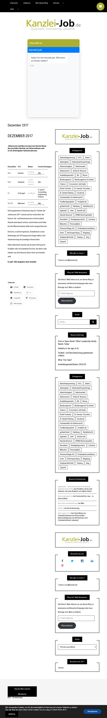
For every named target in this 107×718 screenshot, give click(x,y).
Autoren (56, 3)
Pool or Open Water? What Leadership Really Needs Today (77, 342)
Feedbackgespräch (67, 202)
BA (78, 175)
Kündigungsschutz (78, 219)
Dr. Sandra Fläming (67, 193)
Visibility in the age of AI (68, 348)
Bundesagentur (65, 179)
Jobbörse (26, 3)
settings (11, 714)
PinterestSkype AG (67, 228)
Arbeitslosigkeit (66, 166)
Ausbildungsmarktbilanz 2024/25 (72, 364)
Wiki (82, 503)
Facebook (80, 193)
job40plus (31, 193)
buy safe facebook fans (68, 503)
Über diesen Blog (41, 3)
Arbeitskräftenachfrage (81, 162)
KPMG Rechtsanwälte (84, 215)
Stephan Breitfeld (66, 237)
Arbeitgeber (64, 162)
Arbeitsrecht (65, 171)
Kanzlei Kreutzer (66, 215)
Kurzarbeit (64, 219)
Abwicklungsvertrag (67, 157)
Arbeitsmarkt (80, 166)
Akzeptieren (92, 711)
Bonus (85, 175)
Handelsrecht (88, 206)
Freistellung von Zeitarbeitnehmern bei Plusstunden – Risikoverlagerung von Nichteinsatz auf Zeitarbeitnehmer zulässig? (73, 516)
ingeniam (63, 210)
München (63, 224)
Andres (61, 508)
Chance (63, 184)
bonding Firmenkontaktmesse (36, 173)
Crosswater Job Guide (77, 184)
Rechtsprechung (73, 233)
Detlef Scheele (65, 188)
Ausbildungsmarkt (67, 175)
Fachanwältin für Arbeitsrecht (71, 197)
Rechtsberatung (73, 508)
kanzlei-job (81, 210)
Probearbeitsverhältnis (86, 228)
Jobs (72, 210)
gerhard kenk (65, 206)
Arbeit (87, 157)
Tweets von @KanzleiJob (67, 260)
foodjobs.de (82, 202)
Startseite (14, 3)
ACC (80, 157)
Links (12, 9)
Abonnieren (67, 301)
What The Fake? (65, 360)
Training (80, 237)
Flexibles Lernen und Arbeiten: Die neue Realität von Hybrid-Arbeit (75, 490)
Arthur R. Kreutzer (79, 171)
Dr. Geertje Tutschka (82, 188)
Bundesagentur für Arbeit (84, 179)
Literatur (91, 219)
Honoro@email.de (65, 496)
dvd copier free (64, 513)
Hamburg (76, 206)
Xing (87, 237)
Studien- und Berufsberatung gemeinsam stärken (75, 354)
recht (62, 233)
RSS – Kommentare (15, 697)
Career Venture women (31, 182)
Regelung (86, 233)
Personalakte (75, 224)
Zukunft (63, 241)
